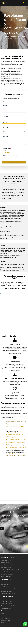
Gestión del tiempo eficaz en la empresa (15, 432)
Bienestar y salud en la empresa (13, 437)
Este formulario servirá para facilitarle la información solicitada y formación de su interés (13, 156)
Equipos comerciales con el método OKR (15, 426)
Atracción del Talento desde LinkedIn (14, 453)
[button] (23, 3)
